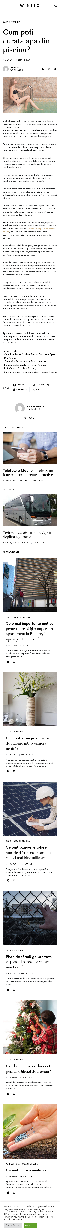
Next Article (10, 490)
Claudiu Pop (15, 68)
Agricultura (13, 1164)
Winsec (30, 6)
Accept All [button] (30, 1225)
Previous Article (14, 428)
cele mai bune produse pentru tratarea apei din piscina (29, 356)
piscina (41, 365)
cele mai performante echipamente (25, 361)
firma (33, 365)
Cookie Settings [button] (12, 1225)
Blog (9, 617)
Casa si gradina (11, 22)
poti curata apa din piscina (19, 368)
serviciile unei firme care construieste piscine (30, 372)
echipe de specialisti (16, 365)
